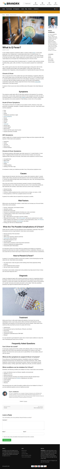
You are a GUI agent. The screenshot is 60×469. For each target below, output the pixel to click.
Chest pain (6, 124)
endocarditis (37, 81)
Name (4, 431)
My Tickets (49, 4)
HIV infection (41, 219)
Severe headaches (8, 116)
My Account (24, 450)
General (7, 14)
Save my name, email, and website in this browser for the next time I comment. (19, 436)
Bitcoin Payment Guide (26, 455)
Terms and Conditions (26, 456)
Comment (4, 420)
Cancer (49, 55)
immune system (21, 218)
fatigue (23, 97)
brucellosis (18, 378)
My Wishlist (35, 4)
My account (42, 4)
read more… (8, 455)
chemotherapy (19, 221)
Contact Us (24, 452)
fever (34, 52)
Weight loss (6, 162)
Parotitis (5, 407)
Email (24, 431)
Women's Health (51, 62)
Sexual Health (50, 60)
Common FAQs (25, 453)
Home (3, 14)
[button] (56, 9)
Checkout (55, 4)
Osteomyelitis (7, 238)
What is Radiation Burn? (38, 407)
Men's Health (50, 59)
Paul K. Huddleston (14, 391)
